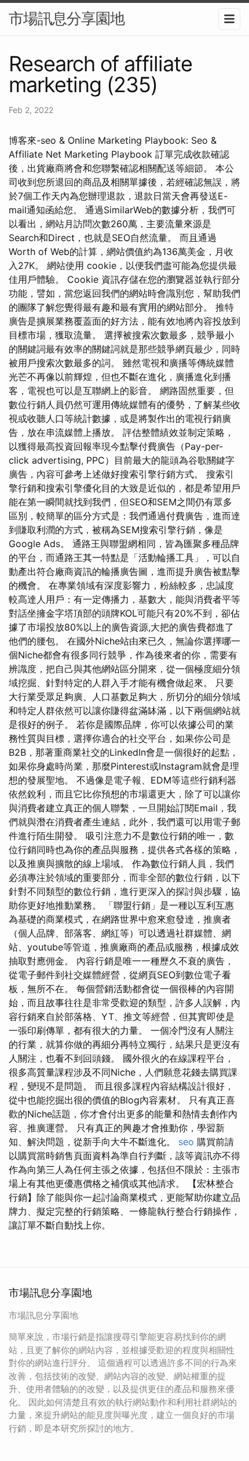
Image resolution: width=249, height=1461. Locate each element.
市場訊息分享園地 (66, 18)
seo (186, 1141)
